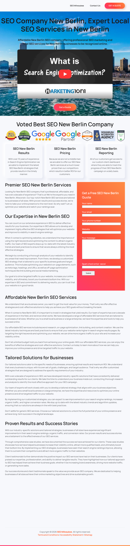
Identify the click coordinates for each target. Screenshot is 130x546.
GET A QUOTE (115, 5)
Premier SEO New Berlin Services (38, 185)
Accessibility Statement (71, 534)
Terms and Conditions (48, 534)
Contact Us (95, 5)
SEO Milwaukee (77, 5)
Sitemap (88, 534)
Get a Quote (65, 107)
